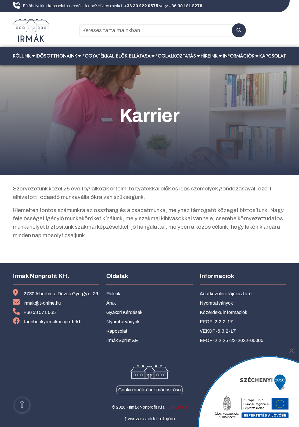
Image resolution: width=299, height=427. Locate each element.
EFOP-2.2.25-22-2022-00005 (231, 340)
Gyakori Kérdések (124, 312)
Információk (239, 56)
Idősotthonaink (56, 56)
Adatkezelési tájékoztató (226, 293)
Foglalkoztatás (175, 56)
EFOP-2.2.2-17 (216, 321)
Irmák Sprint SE (122, 340)
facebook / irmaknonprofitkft (53, 321)
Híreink (209, 56)
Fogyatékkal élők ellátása (116, 56)
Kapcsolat (272, 56)
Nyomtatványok (123, 321)
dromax (177, 407)
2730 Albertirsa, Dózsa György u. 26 (61, 293)
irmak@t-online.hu (42, 303)
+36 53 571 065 (40, 312)
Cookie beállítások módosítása (149, 389)
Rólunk (22, 56)
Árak (111, 303)
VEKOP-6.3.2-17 (218, 331)
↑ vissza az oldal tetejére (149, 418)
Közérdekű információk (223, 312)
